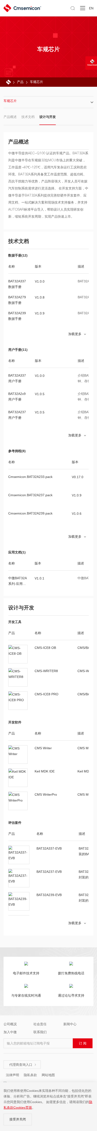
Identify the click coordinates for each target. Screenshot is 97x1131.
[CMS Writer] (18, 754)
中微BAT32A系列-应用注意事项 (17, 581)
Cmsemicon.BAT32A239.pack (30, 513)
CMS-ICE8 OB (45, 648)
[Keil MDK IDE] (18, 778)
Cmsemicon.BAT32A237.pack (30, 495)
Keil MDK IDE (45, 771)
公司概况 (10, 1024)
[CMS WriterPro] (18, 801)
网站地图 (48, 1075)
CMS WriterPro (46, 794)
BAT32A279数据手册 (17, 300)
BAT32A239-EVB (49, 895)
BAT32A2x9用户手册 (17, 396)
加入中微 (10, 1032)
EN (91, 8)
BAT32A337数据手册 (17, 284)
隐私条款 (30, 1075)
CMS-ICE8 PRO (46, 694)
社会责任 (40, 1024)
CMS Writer (43, 748)
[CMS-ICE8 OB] (18, 654)
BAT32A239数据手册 (17, 316)
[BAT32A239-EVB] (18, 901)
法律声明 (12, 1075)
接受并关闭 (17, 1119)
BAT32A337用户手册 (17, 378)
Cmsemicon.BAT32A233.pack (30, 477)
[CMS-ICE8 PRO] (18, 701)
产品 (20, 82)
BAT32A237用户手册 (17, 415)
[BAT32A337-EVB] (18, 855)
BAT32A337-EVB (49, 848)
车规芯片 (36, 82)
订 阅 (82, 1043)
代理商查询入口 (22, 1065)
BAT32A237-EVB (49, 872)
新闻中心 (70, 1024)
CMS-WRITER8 (46, 671)
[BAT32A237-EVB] (18, 878)
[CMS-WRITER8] (18, 677)
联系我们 (40, 1032)
